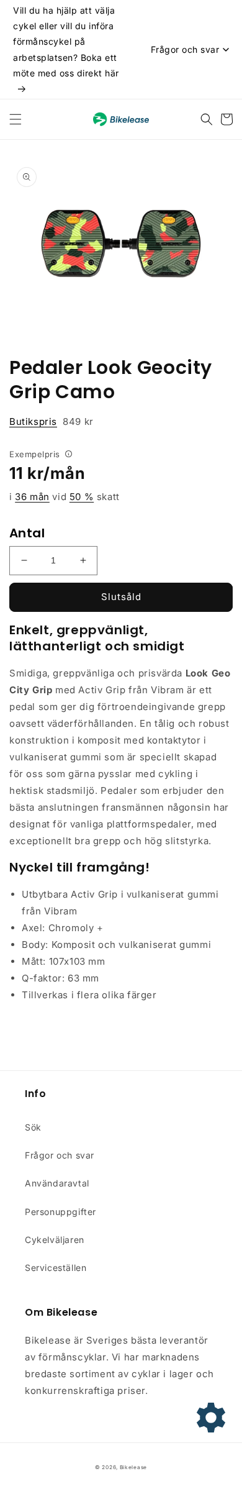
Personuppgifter (60, 1211)
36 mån (32, 497)
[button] (15, 119)
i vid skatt (64, 497)
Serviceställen (55, 1267)
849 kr (51, 421)
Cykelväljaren (54, 1239)
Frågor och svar (59, 1155)
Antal (27, 533)
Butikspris (33, 421)
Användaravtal (57, 1183)
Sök (33, 1127)
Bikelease (133, 1467)
